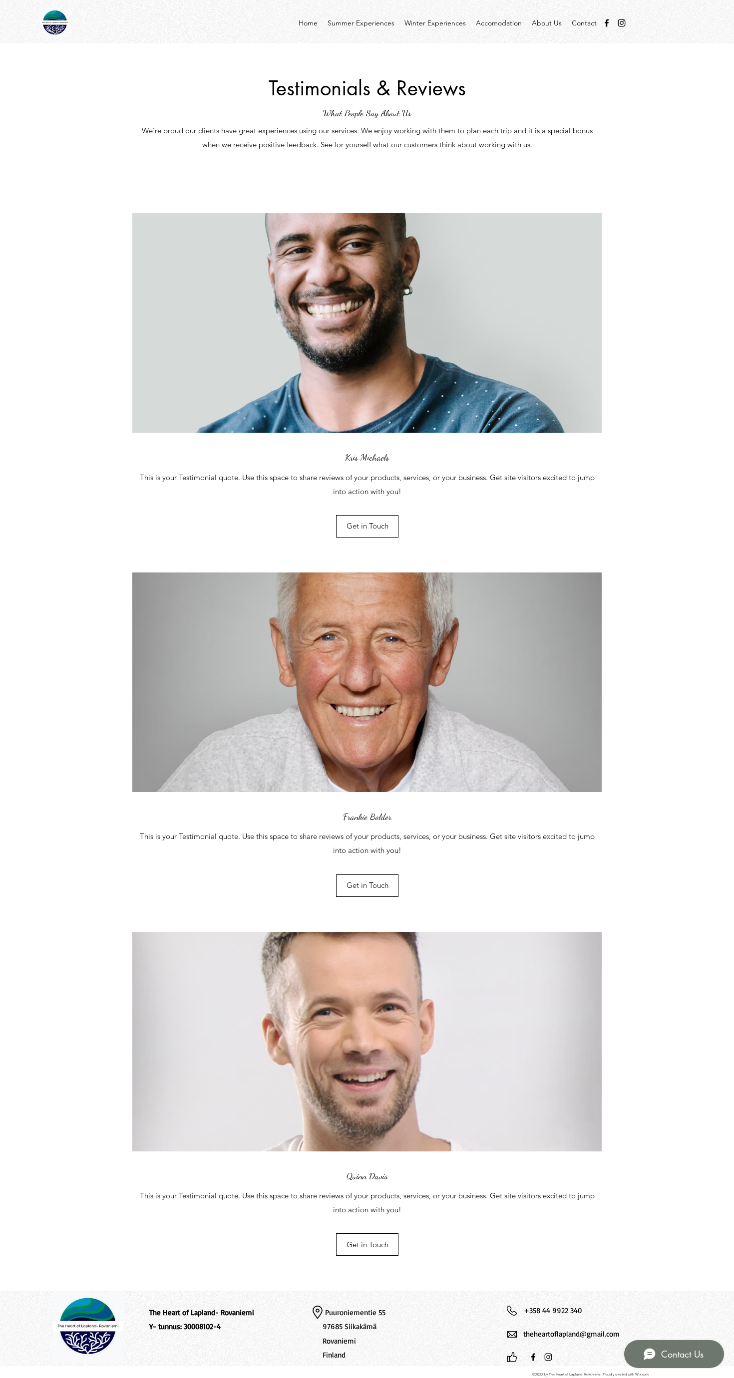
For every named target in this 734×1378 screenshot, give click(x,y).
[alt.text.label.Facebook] (607, 23)
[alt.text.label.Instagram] (622, 23)
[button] (367, 526)
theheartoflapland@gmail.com (571, 1334)
